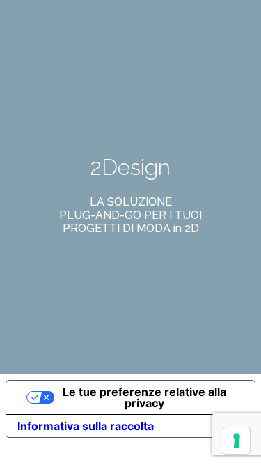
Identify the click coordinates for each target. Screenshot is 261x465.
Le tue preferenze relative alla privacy (144, 397)
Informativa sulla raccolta (85, 426)
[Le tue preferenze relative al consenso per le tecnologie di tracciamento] (236, 440)
